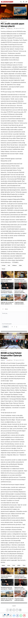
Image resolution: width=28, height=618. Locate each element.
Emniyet (3, 265)
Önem (24, 565)
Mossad (3, 268)
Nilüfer (18, 565)
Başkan (3, 565)
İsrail (9, 265)
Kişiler (20, 265)
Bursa (8, 565)
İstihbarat (14, 265)
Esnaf (13, 565)
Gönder (5, 326)
